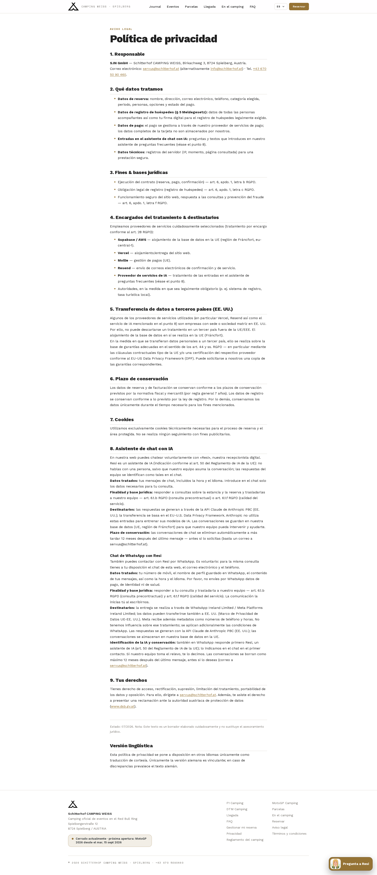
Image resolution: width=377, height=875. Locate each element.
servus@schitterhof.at (161, 69)
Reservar (299, 6)
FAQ (252, 6)
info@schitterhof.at (226, 69)
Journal (155, 6)
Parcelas (191, 6)
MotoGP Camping (285, 803)
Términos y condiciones (289, 833)
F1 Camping (234, 803)
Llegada (210, 6)
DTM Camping (236, 809)
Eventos (173, 6)
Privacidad (234, 833)
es (279, 6)
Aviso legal (280, 827)
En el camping (233, 6)
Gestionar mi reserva (241, 827)
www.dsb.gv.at (122, 706)
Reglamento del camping (244, 839)
